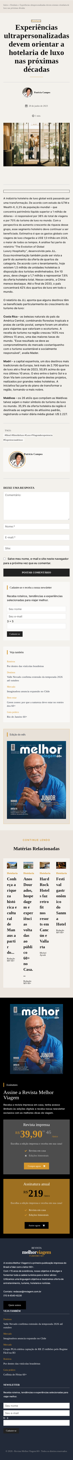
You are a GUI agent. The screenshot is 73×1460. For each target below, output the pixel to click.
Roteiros (11, 661)
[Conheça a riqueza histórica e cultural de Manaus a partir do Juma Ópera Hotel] (12, 865)
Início (5, 5)
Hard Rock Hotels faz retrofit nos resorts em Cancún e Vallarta (44, 913)
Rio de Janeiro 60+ (17, 716)
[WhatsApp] (41, 176)
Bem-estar (12, 697)
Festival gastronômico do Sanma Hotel (61, 901)
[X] (25, 176)
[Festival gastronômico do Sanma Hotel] (61, 865)
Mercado (11, 687)
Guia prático (13, 712)
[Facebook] (17, 176)
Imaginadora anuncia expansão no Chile (28, 691)
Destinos (11, 672)
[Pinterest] (33, 176)
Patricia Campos (42, 92)
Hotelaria (13, 5)
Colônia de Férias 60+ (15, 1374)
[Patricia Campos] (28, 92)
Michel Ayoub (43, 954)
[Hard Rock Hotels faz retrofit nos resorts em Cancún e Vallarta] (45, 865)
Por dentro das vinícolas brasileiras (25, 666)
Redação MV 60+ (11, 959)
